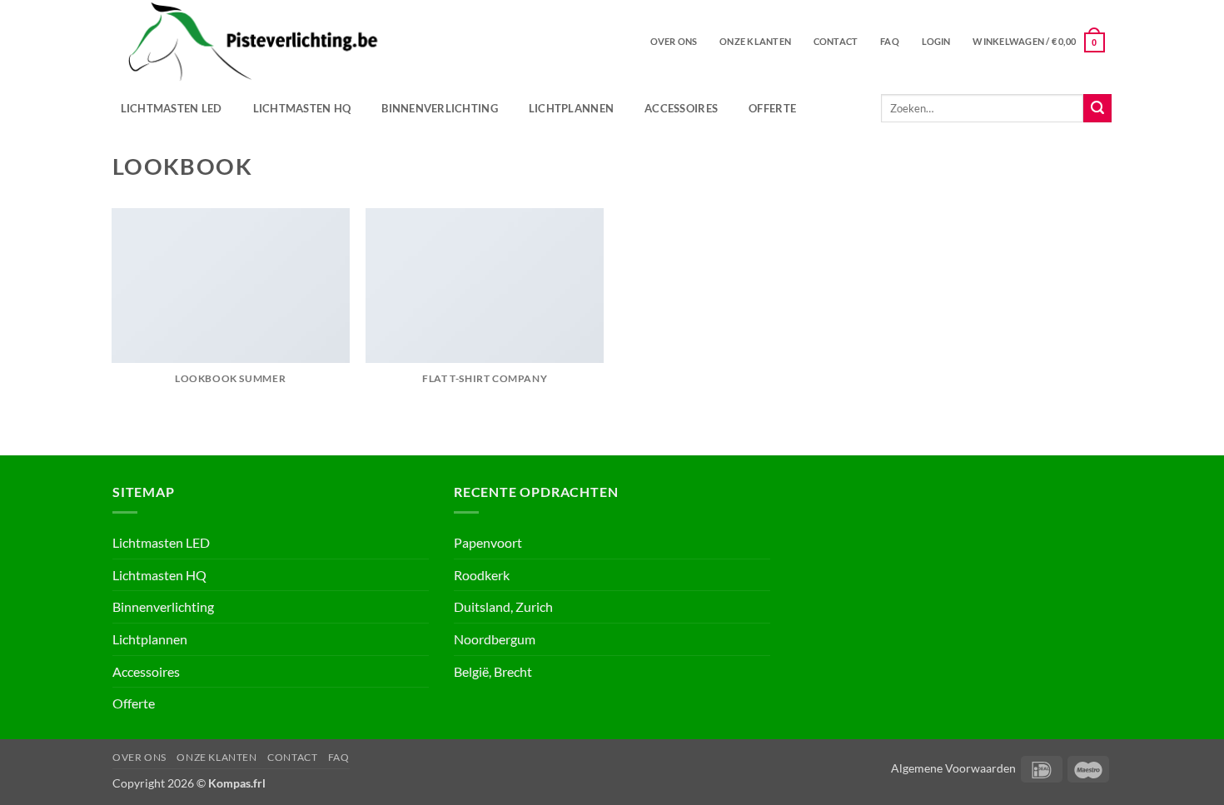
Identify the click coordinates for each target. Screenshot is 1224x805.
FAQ (889, 41)
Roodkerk (482, 575)
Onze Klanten (755, 41)
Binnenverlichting (439, 108)
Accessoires (681, 108)
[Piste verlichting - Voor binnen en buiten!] (326, 41)
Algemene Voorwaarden (953, 768)
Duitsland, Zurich (503, 606)
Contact (836, 41)
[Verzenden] (1097, 108)
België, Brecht (493, 671)
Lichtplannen (571, 108)
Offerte (772, 108)
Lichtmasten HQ (302, 108)
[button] (936, 41)
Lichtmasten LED (171, 108)
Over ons (674, 41)
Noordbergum (494, 639)
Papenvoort (488, 542)
